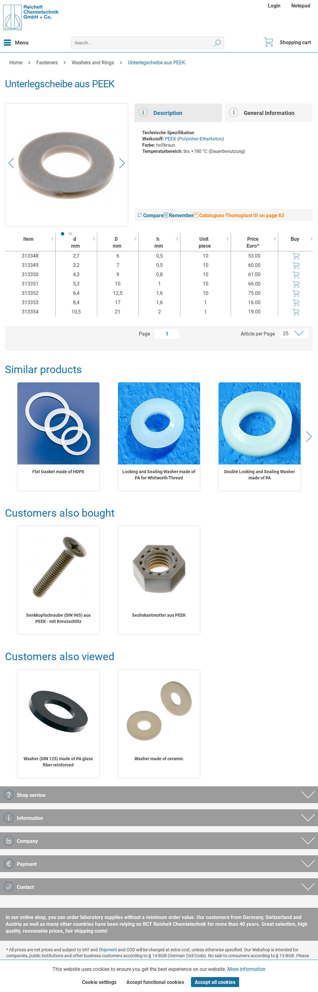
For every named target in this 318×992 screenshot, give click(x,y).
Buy (295, 239)
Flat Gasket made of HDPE (58, 471)
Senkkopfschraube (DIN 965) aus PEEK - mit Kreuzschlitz (58, 618)
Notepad (300, 6)
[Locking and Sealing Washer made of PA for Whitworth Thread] (159, 423)
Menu (22, 42)
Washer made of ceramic (158, 758)
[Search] (217, 43)
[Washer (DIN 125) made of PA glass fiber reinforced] (58, 711)
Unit (205, 242)
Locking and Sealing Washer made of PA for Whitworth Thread (158, 474)
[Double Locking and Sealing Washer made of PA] (260, 423)
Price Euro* (253, 242)
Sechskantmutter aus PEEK (159, 615)
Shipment (108, 949)
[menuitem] (275, 5)
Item (28, 239)
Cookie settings (99, 982)
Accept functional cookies (155, 982)
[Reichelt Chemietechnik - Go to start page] (31, 17)
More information (246, 969)
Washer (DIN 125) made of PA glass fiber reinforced (58, 761)
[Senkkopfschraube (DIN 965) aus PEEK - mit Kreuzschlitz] (58, 567)
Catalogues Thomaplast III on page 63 (241, 215)
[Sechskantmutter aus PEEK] (159, 567)
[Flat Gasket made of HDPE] (58, 423)
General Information (269, 113)
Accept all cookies (215, 982)
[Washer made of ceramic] (159, 711)
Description (167, 113)
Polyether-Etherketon (200, 139)
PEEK (170, 139)
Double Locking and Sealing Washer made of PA (259, 474)
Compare (153, 215)
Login (274, 6)
